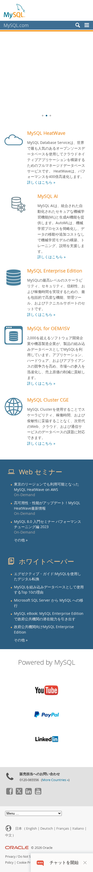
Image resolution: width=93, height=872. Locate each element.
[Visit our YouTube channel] (38, 793)
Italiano (78, 828)
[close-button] (85, 862)
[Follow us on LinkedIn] (28, 793)
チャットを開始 (64, 862)
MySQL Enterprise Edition (54, 271)
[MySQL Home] (14, 11)
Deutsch (46, 828)
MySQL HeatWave (46, 133)
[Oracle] (17, 848)
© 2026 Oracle (41, 848)
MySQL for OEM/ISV (48, 328)
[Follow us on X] (19, 793)
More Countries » (55, 780)
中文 (8, 835)
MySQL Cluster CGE (48, 400)
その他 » (21, 540)
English (31, 828)
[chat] (40, 862)
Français (62, 828)
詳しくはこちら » (41, 182)
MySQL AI (47, 196)
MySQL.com (16, 25)
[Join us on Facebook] (9, 793)
